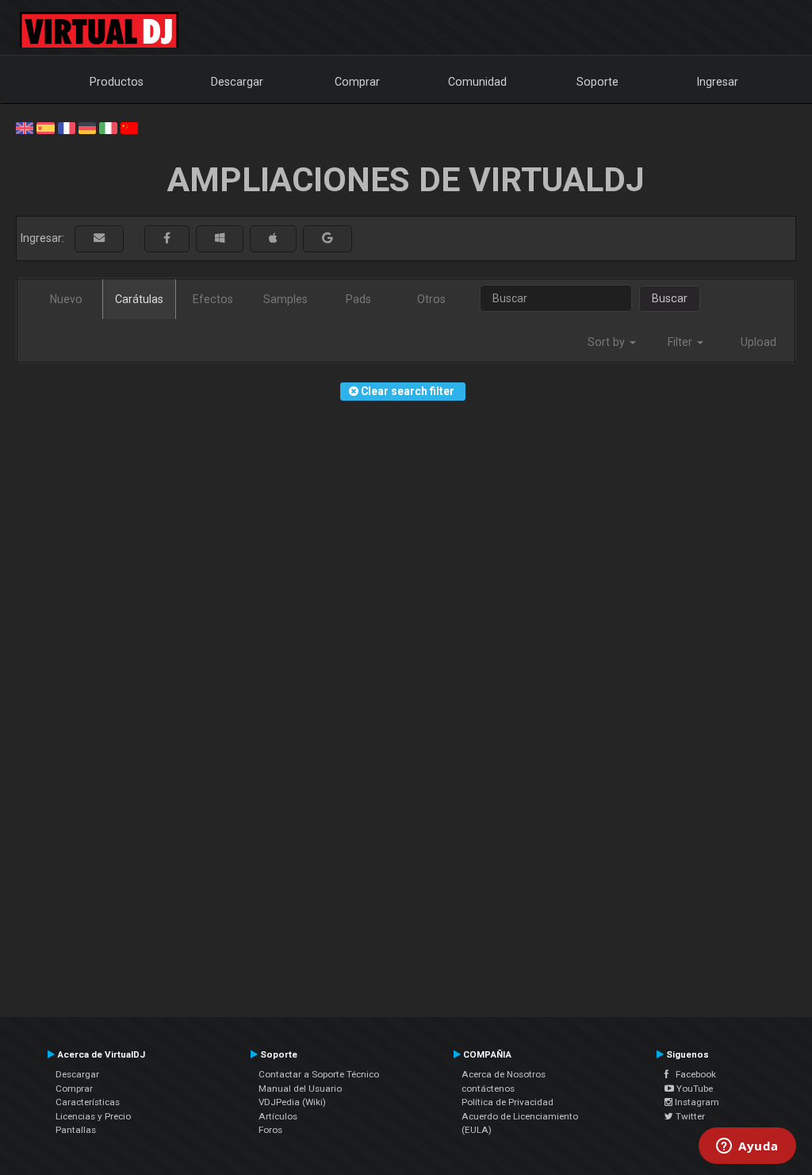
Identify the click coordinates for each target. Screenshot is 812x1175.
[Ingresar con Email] (99, 238)
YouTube (693, 1088)
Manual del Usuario (300, 1088)
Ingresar (717, 81)
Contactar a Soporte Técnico (319, 1074)
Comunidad (477, 81)
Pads (358, 299)
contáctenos (488, 1088)
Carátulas (139, 299)
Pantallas (76, 1129)
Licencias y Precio (93, 1116)
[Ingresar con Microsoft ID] (219, 238)
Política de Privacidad (507, 1102)
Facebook (692, 1074)
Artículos (278, 1116)
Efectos (213, 299)
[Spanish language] (45, 127)
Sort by (608, 342)
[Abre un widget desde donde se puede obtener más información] (747, 1147)
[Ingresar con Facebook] (167, 238)
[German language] (87, 127)
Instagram (695, 1102)
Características (88, 1102)
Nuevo (66, 299)
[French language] (66, 127)
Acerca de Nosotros (504, 1074)
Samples (285, 299)
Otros (431, 299)
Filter (681, 342)
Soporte (597, 81)
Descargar (237, 81)
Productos (117, 81)
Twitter (689, 1116)
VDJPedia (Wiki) (292, 1102)
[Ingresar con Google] (327, 238)
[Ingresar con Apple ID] (273, 238)
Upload (758, 342)
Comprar (357, 81)
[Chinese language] (129, 127)
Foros (270, 1129)
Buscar (670, 298)
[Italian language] (108, 127)
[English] (24, 127)
